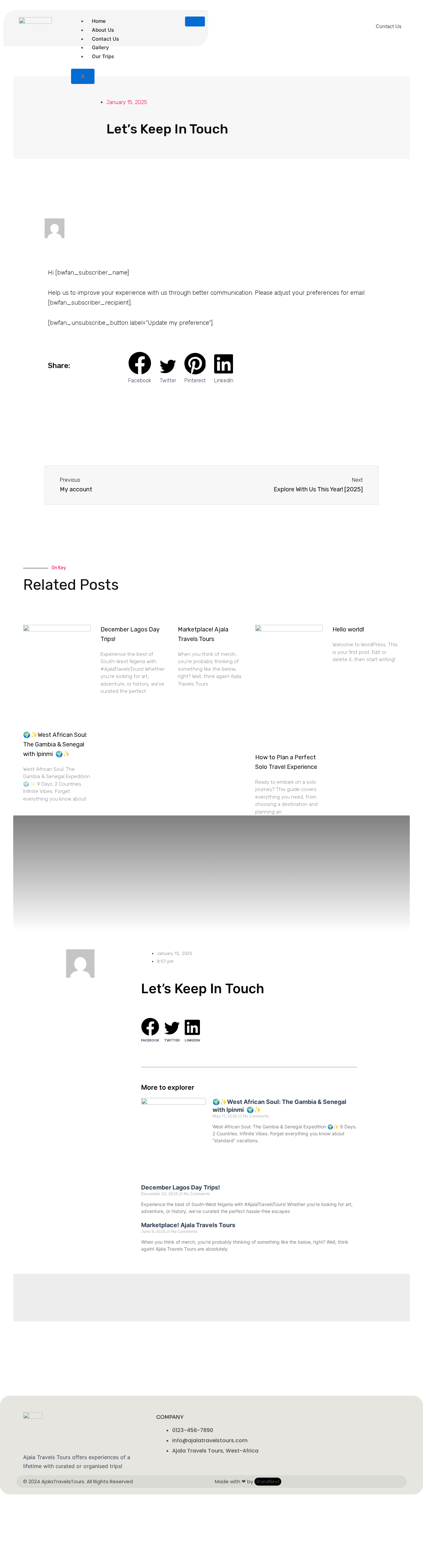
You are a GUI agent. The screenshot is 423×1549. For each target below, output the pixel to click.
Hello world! (348, 629)
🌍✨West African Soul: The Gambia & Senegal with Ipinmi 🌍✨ (55, 744)
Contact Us (105, 39)
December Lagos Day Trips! (180, 1187)
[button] (139, 368)
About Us (103, 30)
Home (99, 21)
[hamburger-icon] (195, 21)
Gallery (100, 47)
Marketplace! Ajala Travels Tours (188, 1225)
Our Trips (103, 56)
